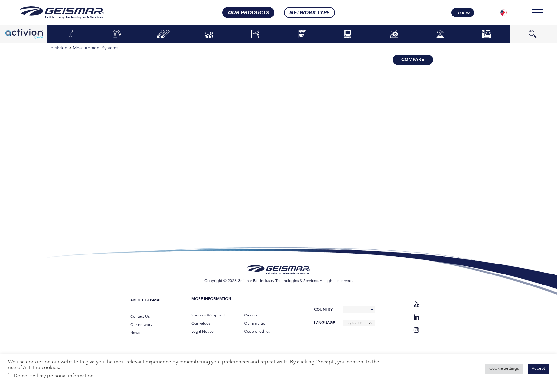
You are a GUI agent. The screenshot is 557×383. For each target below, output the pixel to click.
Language (324, 322)
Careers (251, 315)
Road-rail (394, 34)
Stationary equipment (486, 33)
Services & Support (208, 315)
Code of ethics (257, 331)
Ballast (209, 34)
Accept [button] (538, 368)
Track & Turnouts (302, 34)
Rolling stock (348, 34)
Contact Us (140, 316)
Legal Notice (202, 331)
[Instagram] (416, 330)
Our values (200, 323)
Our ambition (256, 323)
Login (464, 13)
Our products (248, 12)
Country (323, 309)
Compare (412, 60)
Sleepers (163, 34)
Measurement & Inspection (440, 33)
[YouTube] (416, 304)
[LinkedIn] (416, 317)
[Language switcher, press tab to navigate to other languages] (503, 12)
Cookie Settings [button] (504, 368)
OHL (255, 34)
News (135, 332)
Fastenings (117, 34)
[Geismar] (54, 12)
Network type (309, 12)
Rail (70, 34)
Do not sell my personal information (53, 375)
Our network (141, 324)
